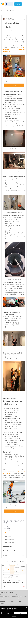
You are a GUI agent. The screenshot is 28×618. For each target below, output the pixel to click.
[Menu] (25, 4)
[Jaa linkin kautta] (14, 550)
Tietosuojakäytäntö (11, 609)
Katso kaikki (22, 561)
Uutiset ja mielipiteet (11, 10)
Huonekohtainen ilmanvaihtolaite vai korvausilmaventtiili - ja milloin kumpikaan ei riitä (13, 581)
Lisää (20, 10)
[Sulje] (26, 608)
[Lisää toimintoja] (24, 19)
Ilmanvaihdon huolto (8, 536)
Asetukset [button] (14, 616)
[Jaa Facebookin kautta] (3, 550)
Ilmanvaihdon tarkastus (9, 539)
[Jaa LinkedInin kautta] (10, 550)
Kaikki (2, 10)
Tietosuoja (10, 606)
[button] (14, 71)
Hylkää (7, 613)
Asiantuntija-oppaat (7, 546)
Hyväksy (21, 613)
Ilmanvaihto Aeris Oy (6, 592)
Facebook (21, 604)
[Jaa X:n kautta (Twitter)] (7, 550)
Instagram (21, 605)
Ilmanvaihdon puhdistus (9, 542)
